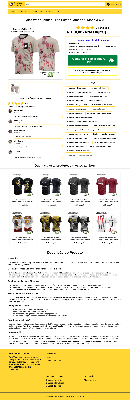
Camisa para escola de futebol (100, 146)
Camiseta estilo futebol (99, 88)
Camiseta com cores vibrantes (78, 142)
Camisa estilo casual (98, 109)
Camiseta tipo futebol (75, 130)
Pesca (56, 12)
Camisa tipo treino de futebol (104, 142)
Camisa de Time (53, 386)
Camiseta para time (103, 92)
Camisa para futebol (95, 100)
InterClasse (37, 12)
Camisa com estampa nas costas (79, 92)
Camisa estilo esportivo (98, 96)
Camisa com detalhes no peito (104, 134)
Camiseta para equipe (75, 100)
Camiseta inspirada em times (77, 134)
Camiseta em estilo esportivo (77, 126)
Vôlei (48, 12)
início (48, 357)
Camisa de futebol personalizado (99, 113)
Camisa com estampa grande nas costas (82, 121)
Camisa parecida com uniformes (99, 130)
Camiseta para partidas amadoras (79, 117)
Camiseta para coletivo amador (78, 151)
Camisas (13, 12)
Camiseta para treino (74, 113)
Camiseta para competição (77, 109)
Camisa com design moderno (103, 105)
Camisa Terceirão (54, 380)
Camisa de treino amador (76, 96)
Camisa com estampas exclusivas (79, 155)
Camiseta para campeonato (77, 138)
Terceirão (25, 12)
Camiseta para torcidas (75, 146)
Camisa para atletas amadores (104, 126)
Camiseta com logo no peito (77, 105)
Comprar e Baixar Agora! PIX (89, 60)
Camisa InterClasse (55, 360)
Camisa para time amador (76, 88)
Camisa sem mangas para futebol (104, 138)
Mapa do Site (90, 380)
